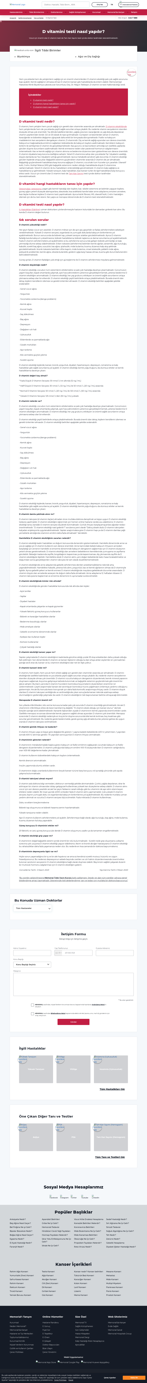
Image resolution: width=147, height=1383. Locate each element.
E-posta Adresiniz (103, 948)
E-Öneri (45, 1337)
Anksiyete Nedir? (18, 1219)
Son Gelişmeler (82, 1330)
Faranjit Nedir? (17, 1247)
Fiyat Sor (46, 1330)
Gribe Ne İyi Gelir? (50, 1223)
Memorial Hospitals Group (120, 1334)
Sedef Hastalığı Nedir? (116, 1219)
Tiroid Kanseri (16, 1291)
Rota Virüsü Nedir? (83, 1247)
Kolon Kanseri (80, 1283)
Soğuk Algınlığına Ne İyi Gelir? (120, 1231)
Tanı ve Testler (39, 18)
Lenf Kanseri (80, 1287)
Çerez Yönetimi (49, 1352)
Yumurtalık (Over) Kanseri (22, 1275)
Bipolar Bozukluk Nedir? (21, 1231)
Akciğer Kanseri (49, 1279)
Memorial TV (81, 1323)
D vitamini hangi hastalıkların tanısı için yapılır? (54, 104)
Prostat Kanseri (113, 1295)
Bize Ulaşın (47, 1348)
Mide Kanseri (112, 1279)
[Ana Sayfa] (17, 4)
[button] (86, 4)
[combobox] (32, 908)
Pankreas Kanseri (114, 1287)
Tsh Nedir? (111, 1235)
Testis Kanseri (48, 1272)
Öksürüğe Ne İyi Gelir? (84, 1239)
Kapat (71, 1380)
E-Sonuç (46, 1326)
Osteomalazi (24, 189)
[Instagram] (63, 1197)
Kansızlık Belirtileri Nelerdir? (87, 1223)
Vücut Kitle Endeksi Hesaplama (88, 1219)
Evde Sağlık (113, 1326)
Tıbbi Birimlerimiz (36, 12)
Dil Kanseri (47, 1287)
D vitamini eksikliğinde (116, 126)
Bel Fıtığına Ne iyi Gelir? (20, 1227)
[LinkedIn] (94, 1197)
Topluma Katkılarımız (19, 1337)
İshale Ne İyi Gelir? (50, 1246)
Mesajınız (17, 971)
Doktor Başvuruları (50, 1345)
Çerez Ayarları (110, 1378)
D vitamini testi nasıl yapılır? (46, 107)
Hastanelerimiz (16, 12)
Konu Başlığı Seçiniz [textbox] (26, 964)
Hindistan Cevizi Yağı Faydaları (56, 1231)
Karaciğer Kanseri (82, 1279)
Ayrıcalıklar (80, 1345)
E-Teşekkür (47, 1334)
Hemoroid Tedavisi (50, 1227)
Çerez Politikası (60, 1380)
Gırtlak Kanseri (49, 1291)
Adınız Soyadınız (19, 948)
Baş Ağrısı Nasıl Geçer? (20, 1223)
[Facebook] (52, 1197)
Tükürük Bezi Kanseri (84, 1275)
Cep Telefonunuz (61, 950)
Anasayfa (13, 18)
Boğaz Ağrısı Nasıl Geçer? (21, 1235)
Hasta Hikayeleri (82, 1334)
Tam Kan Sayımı (76, 173)
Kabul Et (134, 1378)
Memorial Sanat (115, 1330)
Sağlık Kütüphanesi (77, 12)
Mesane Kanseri (113, 1272)
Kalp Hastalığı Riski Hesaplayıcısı (89, 1341)
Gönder (73, 1022)
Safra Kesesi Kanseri (19, 1279)
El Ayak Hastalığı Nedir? (21, 1243)
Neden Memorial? (18, 1326)
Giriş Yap (100, 4)
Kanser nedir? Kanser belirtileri (88, 1272)
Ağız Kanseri (48, 1275)
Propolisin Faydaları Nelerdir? (88, 1243)
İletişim (134, 12)
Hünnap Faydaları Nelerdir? (55, 1235)
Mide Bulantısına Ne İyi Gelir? (87, 1231)
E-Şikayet (46, 1341)
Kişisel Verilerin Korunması (22, 1345)
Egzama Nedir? (17, 1239)
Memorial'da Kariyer (115, 12)
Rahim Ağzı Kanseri (19, 1272)
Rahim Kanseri (17, 1283)
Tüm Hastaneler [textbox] (24, 908)
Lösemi (77, 1291)
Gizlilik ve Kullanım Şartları (21, 1348)
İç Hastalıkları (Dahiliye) (29, 209)
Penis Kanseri (112, 1291)
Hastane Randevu (50, 1323)
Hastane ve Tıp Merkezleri (21, 1334)
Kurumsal (96, 12)
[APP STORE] (47, 1362)
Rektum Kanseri (17, 1287)
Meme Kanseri (81, 1295)
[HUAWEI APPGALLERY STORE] (96, 1362)
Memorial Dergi (82, 1337)
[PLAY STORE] (68, 1362)
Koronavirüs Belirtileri (84, 1227)
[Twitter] (73, 1197)
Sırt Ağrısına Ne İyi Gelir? (117, 1223)
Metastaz (110, 1275)
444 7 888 (132, 18)
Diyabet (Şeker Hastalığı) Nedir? (121, 1247)
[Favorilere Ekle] (131, 72)
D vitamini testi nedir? (43, 100)
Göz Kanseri (47, 1295)
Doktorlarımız (56, 12)
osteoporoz (36, 189)
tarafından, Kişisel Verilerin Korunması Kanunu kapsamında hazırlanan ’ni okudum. (70, 1006)
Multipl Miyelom (113, 1283)
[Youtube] (84, 1197)
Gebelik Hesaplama (115, 1243)
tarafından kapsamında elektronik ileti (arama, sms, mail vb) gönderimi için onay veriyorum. (72, 1014)
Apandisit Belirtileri (51, 1219)
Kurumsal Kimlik (17, 1341)
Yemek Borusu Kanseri (20, 1295)
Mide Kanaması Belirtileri (85, 1235)
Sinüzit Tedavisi (113, 1227)
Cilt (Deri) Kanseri (50, 1283)
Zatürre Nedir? (113, 1239)
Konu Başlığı (18, 959)
